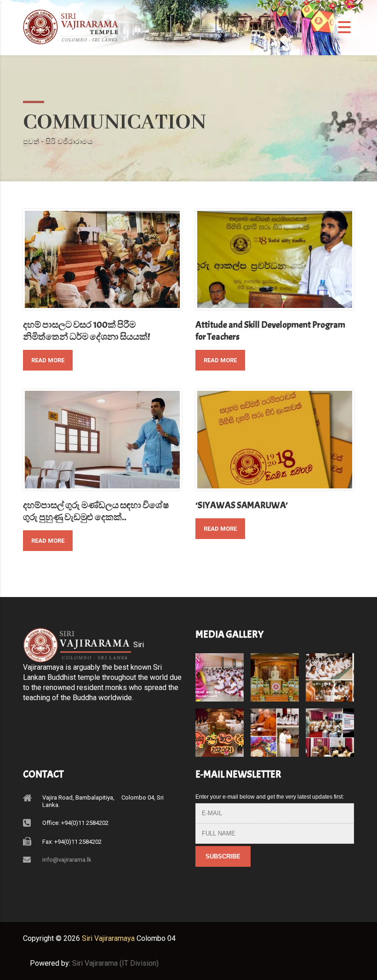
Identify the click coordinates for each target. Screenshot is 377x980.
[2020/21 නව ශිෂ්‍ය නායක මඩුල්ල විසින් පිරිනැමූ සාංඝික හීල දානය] (274, 729)
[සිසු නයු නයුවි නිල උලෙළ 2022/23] (274, 674)
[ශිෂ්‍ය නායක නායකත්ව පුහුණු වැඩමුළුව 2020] (329, 729)
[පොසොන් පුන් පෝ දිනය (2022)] (219, 674)
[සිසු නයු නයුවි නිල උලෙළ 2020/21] (219, 729)
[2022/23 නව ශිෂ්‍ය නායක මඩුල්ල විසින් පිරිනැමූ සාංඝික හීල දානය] (329, 674)
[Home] (73, 28)
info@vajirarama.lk (66, 859)
